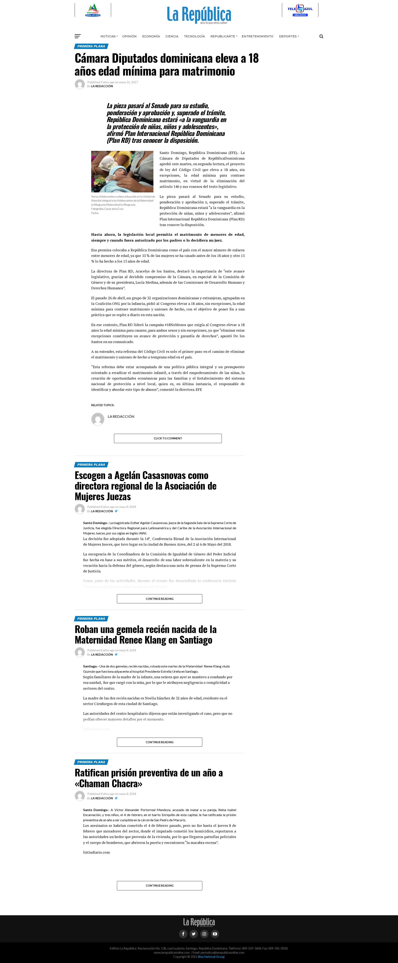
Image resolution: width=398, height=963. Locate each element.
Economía (151, 36)
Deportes (288, 36)
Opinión (129, 36)
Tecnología (194, 36)
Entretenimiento (257, 36)
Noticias (108, 36)
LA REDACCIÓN (102, 86)
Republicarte (222, 36)
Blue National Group (211, 956)
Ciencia (171, 36)
